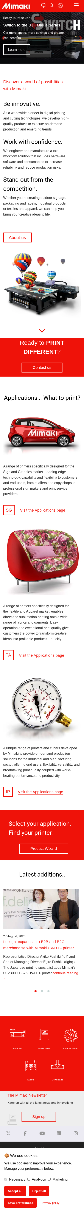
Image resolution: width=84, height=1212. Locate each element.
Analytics (38, 1179)
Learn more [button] (16, 49)
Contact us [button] (42, 367)
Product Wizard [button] (43, 848)
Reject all (39, 1191)
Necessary (16, 1179)
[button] (6, 38)
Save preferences (20, 1202)
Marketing (60, 1179)
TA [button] (8, 655)
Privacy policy (50, 1202)
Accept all (15, 1191)
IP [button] (8, 791)
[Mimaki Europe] (8, 1133)
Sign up (38, 1116)
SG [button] (9, 510)
